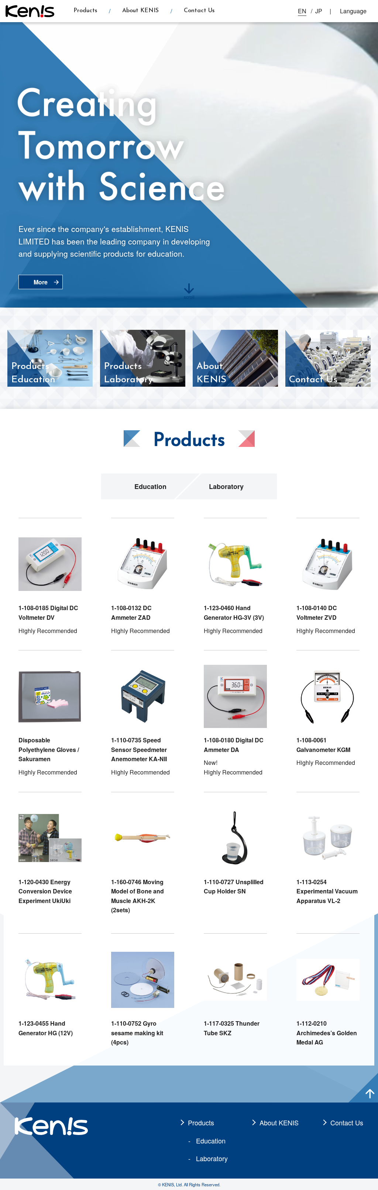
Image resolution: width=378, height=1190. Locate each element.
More (41, 282)
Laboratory (226, 486)
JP (318, 11)
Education (150, 486)
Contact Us (199, 11)
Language (353, 11)
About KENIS (140, 11)
